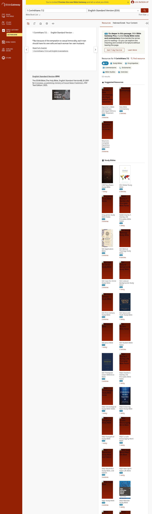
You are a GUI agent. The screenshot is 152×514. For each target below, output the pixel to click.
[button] (139, 2)
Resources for (115, 58)
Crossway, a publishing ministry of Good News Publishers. (59, 83)
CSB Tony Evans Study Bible (107, 186)
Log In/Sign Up (141, 2)
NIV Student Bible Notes (126, 344)
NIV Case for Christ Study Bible (109, 282)
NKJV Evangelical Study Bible (108, 438)
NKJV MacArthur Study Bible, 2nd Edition (108, 471)
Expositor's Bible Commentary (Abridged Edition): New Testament (109, 110)
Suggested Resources (114, 82)
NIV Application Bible (107, 250)
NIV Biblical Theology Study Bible (125, 251)
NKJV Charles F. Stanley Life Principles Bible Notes (125, 376)
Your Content (131, 23)
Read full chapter (40, 48)
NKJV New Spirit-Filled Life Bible (125, 470)
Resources (106, 23)
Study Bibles (110, 160)
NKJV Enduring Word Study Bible (125, 408)
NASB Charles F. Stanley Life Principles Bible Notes (125, 218)
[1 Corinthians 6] (26, 49)
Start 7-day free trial (114, 50)
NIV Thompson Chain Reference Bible (108, 375)
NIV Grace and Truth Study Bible (125, 314)
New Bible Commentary (124, 108)
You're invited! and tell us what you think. (77, 2)
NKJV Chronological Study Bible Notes (109, 408)
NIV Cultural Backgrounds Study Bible (126, 283)
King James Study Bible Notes (108, 216)
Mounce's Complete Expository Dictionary (105, 144)
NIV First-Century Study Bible (108, 314)
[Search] (144, 10)
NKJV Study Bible (108, 501)
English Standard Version (43, 76)
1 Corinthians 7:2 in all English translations (50, 51)
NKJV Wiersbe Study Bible (124, 502)
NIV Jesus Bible (107, 343)
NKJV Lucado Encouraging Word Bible (126, 439)
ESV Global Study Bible (125, 186)
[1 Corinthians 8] (95, 49)
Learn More (132, 50)
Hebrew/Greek (119, 23)
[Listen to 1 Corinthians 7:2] (53, 23)
